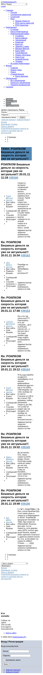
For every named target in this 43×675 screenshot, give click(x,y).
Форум (9, 66)
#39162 (25, 255)
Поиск (13, 72)
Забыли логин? (23, 120)
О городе (15, 29)
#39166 (25, 503)
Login (3, 6)
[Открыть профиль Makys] (11, 461)
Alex (8, 263)
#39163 (25, 310)
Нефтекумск (11, 27)
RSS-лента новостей (24, 23)
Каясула (19, 44)
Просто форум (7, 126)
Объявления (11, 78)
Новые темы (16, 70)
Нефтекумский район (20, 34)
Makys (9, 457)
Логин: (6, 651)
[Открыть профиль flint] (11, 522)
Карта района (21, 38)
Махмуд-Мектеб (22, 49)
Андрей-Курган (22, 59)
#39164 (25, 369)
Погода (14, 12)
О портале (15, 17)
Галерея (9, 87)
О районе (19, 36)
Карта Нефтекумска (19, 32)
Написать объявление (20, 83)
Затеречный (20, 40)
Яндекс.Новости (22, 21)
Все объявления (18, 81)
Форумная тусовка (9, 124)
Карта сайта (11, 633)
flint (7, 518)
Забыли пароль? (8, 120)
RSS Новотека (21, 25)
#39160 (13, 177)
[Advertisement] (20, 93)
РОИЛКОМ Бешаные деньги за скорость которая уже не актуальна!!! (14, 131)
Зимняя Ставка (22, 47)
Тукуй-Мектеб (21, 53)
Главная (9, 10)
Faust (8, 196)
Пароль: (6, 656)
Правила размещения (20, 85)
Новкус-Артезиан (23, 55)
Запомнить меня (12, 660)
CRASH (9, 322)
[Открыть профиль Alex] (11, 267)
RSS (13, 19)
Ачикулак (19, 42)
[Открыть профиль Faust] (11, 200)
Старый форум (17, 74)
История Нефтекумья (20, 64)
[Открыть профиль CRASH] (11, 326)
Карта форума (21, 76)
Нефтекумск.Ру (19, 637)
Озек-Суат (19, 57)
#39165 (25, 447)
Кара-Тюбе (20, 51)
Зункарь (18, 61)
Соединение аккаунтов (21, 15)
